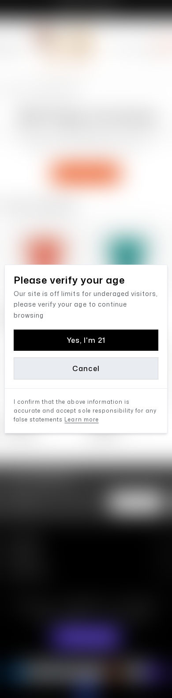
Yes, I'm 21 (86, 340)
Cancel (85, 368)
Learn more (81, 419)
